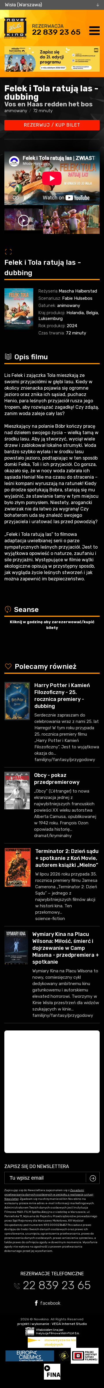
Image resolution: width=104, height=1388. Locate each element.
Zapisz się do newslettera (36, 1166)
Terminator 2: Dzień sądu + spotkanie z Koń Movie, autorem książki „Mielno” (67, 858)
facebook (49, 1303)
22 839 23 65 (56, 32)
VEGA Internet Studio (69, 1324)
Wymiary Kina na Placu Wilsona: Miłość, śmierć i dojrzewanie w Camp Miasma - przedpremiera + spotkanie (65, 948)
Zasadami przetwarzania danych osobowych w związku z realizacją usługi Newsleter (48, 1195)
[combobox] (52, 5)
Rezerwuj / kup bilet (52, 125)
